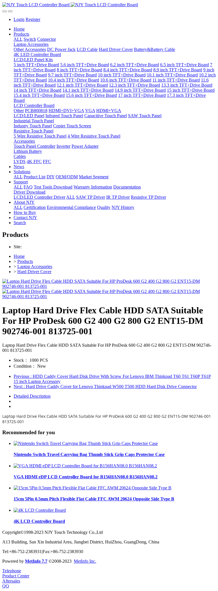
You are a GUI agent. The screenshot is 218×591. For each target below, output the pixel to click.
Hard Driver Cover (34, 271)
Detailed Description (32, 396)
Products (25, 261)
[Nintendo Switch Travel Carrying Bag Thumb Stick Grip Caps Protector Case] (86, 443)
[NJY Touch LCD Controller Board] (109, 4)
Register (33, 19)
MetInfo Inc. (85, 561)
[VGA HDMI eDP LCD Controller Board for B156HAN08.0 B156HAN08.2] (85, 465)
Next (105, 386)
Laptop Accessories (34, 266)
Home (19, 29)
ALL (18, 39)
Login (19, 19)
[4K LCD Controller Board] (40, 510)
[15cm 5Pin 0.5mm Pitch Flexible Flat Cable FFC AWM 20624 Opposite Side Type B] (92, 487)
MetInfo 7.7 (36, 561)
